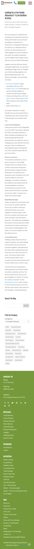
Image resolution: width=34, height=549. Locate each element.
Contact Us (7, 534)
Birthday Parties (8, 477)
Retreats (8, 350)
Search (26, 305)
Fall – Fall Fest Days (9, 485)
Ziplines (8, 363)
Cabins (7, 327)
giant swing (10, 98)
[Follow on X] (8, 402)
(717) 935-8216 (8, 382)
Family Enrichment (10, 333)
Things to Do (18, 353)
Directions (6, 506)
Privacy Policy (23, 545)
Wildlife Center (8, 465)
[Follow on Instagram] (16, 402)
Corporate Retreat (15, 327)
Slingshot (16, 84)
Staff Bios (25, 350)
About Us (6, 503)
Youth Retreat (9, 360)
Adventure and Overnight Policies (14, 537)
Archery (9, 84)
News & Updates (20, 340)
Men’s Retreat (7, 424)
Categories (9, 319)
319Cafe (6, 479)
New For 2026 (8, 438)
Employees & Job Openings (12, 531)
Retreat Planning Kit (9, 429)
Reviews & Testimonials (11, 523)
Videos (5, 517)
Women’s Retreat (9, 421)
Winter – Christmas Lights (11, 488)
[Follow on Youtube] (12, 402)
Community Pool (8, 468)
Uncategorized (9, 357)
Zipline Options (8, 460)
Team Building (9, 353)
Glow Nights (7, 493)
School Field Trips (16, 350)
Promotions (21, 347)
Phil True (9, 22)
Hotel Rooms (7, 447)
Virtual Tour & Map (9, 509)
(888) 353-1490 (8, 389)
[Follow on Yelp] (20, 402)
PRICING (21, 3)
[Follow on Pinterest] (9, 405)
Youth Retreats (18, 360)
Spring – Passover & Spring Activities (15, 491)
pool (18, 106)
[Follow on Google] (25, 402)
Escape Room (16, 330)
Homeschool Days (9, 482)
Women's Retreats (20, 357)
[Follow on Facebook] (4, 402)
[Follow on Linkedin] (4, 405)
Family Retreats (10, 337)
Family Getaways (10, 24)
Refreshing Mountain (11, 282)
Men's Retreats (9, 340)
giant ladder (24, 98)
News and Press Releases (11, 520)
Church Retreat (8, 418)
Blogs (5, 528)
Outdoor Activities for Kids (12, 343)
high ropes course (13, 88)
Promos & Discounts (10, 514)
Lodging (6, 432)
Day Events (24, 22)
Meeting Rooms (8, 435)
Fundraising (7, 526)
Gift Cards (6, 511)
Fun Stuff (18, 337)
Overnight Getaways (14, 27)
